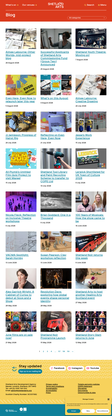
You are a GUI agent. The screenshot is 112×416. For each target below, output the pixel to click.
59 (68, 351)
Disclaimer (82, 388)
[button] (108, 399)
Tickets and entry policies (89, 384)
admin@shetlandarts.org (21, 390)
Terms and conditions (55, 386)
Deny (88, 411)
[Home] (56, 4)
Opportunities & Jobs (87, 393)
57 (59, 351)
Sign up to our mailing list (30, 371)
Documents (83, 390)
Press (48, 393)
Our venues (28, 5)
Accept (73, 411)
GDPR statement (85, 386)
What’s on (11, 5)
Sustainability (51, 388)
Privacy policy (52, 384)
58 (64, 351)
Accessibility (51, 390)
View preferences (102, 411)
